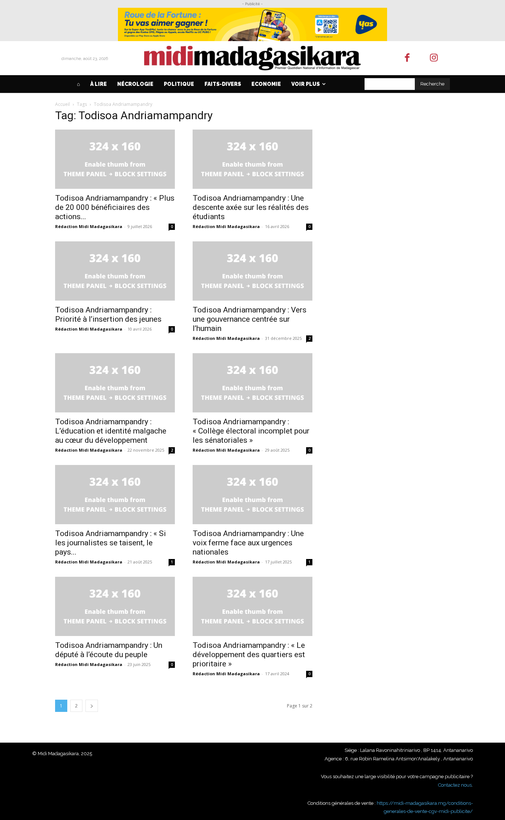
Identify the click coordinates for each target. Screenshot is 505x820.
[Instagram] (434, 58)
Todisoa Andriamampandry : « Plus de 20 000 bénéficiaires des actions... (114, 207)
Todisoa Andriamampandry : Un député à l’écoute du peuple (108, 650)
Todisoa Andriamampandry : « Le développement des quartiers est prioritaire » (249, 654)
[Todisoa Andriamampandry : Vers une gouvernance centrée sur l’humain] (252, 271)
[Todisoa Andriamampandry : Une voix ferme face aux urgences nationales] (252, 494)
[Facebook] (407, 58)
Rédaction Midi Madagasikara (88, 226)
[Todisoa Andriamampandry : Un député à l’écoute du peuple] (115, 606)
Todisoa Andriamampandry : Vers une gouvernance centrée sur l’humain (249, 319)
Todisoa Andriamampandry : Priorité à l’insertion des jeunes (108, 314)
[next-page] (91, 706)
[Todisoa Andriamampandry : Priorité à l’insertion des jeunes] (115, 271)
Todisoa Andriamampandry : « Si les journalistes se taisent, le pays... (110, 542)
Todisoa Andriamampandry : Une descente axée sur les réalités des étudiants (251, 207)
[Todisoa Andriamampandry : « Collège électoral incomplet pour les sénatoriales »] (252, 382)
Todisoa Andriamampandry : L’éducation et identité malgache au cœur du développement (110, 431)
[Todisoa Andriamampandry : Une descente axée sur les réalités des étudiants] (252, 159)
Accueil (62, 104)
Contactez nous (455, 785)
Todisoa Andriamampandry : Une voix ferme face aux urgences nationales (248, 542)
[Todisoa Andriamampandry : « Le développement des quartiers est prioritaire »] (252, 606)
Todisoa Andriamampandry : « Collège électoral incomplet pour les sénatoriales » (251, 431)
